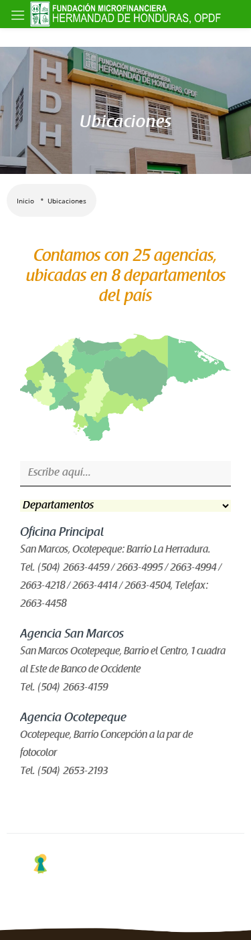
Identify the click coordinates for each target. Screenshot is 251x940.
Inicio (25, 200)
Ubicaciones (67, 200)
